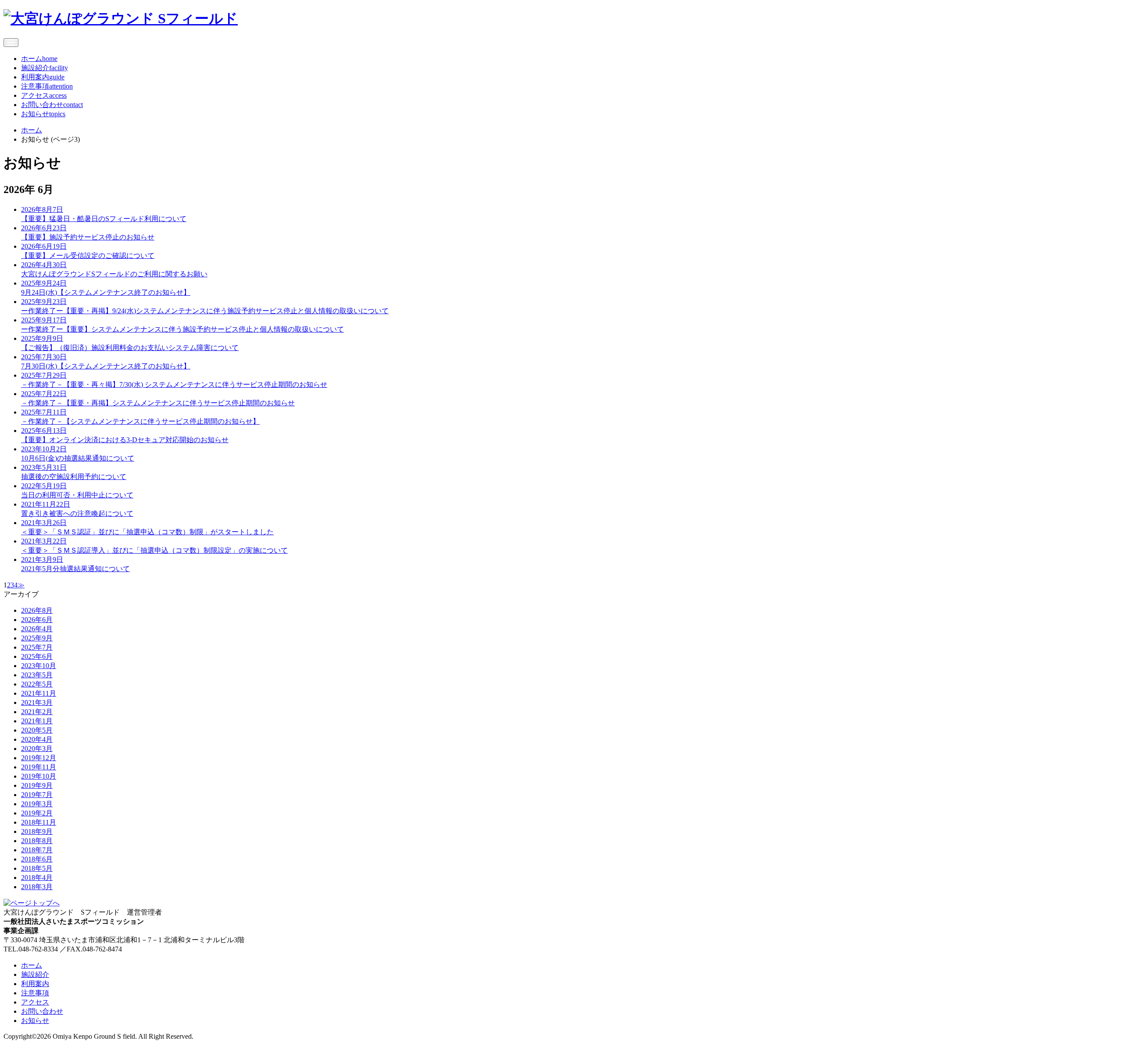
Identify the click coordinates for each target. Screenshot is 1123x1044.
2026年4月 (37, 629)
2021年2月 (37, 711)
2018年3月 (37, 886)
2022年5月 (37, 684)
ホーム (39, 58)
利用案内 (42, 77)
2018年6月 (37, 859)
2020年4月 (37, 739)
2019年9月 (37, 785)
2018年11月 (38, 822)
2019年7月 (37, 794)
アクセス (44, 95)
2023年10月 (38, 665)
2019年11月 (38, 767)
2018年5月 (37, 868)
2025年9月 (37, 638)
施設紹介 (44, 68)
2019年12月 (38, 758)
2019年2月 (37, 813)
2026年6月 (37, 619)
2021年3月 (37, 702)
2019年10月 (38, 776)
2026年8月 (37, 610)
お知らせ (43, 114)
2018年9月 (37, 831)
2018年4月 (37, 877)
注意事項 (47, 86)
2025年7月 (37, 647)
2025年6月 (37, 656)
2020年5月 (37, 730)
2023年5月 (37, 675)
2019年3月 (37, 804)
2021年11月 (38, 693)
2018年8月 (37, 840)
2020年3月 (37, 748)
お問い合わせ (52, 104)
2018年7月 (37, 850)
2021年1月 (37, 721)
